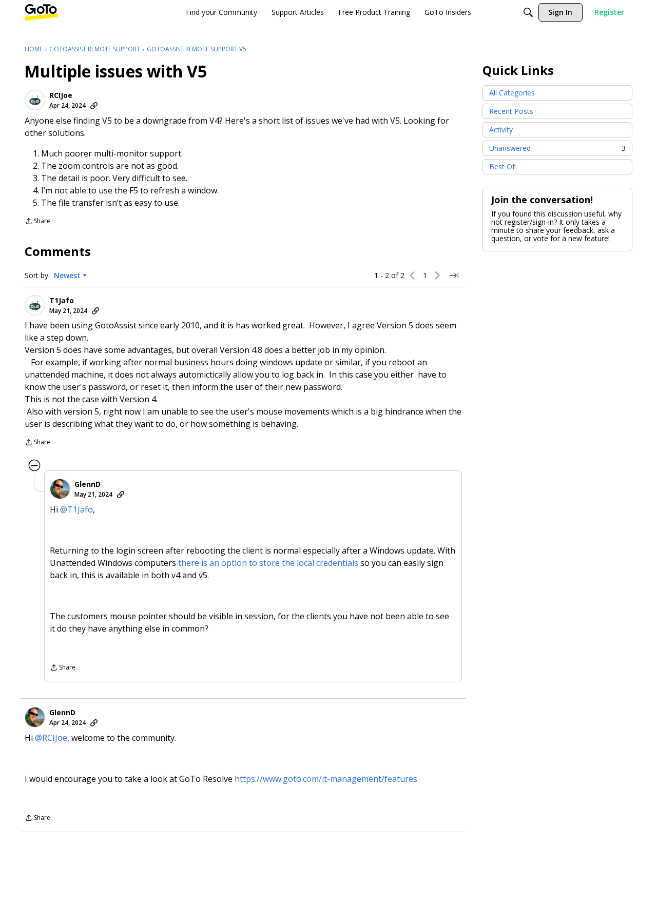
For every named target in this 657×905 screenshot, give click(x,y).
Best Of (502, 166)
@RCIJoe (51, 737)
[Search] (528, 12)
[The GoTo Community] (41, 12)
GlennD (87, 484)
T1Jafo (61, 300)
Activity (501, 129)
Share (37, 222)
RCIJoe (60, 95)
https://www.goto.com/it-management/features (326, 778)
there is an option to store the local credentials (268, 562)
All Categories (512, 92)
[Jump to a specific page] (454, 275)
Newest (67, 275)
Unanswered (557, 148)
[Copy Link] (94, 105)
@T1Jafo (76, 509)
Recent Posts (511, 111)
